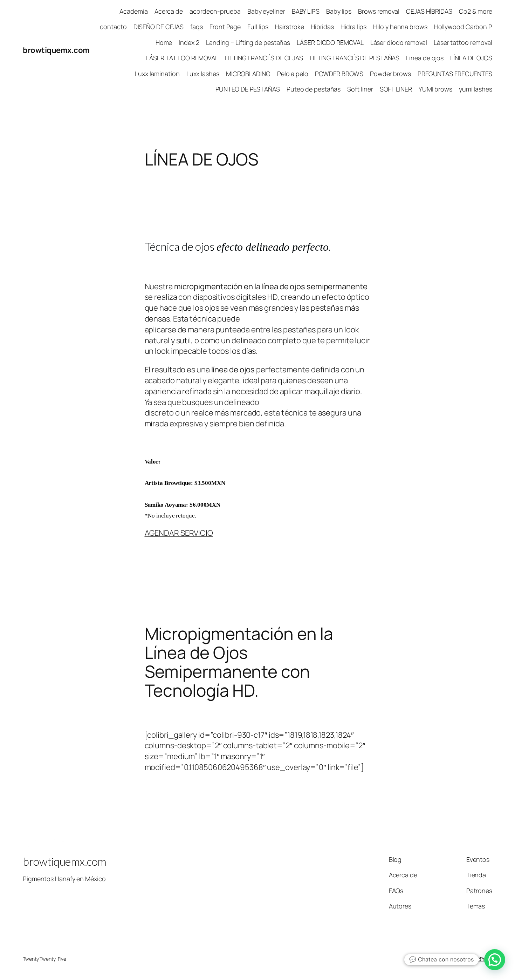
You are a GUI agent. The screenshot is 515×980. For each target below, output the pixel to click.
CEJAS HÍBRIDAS (429, 11)
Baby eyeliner (266, 11)
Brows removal (378, 11)
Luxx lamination (157, 73)
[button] (494, 959)
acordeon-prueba (215, 11)
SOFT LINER (396, 89)
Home (164, 42)
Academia (133, 11)
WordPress (480, 958)
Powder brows (390, 73)
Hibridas (322, 26)
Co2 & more (475, 11)
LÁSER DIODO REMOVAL (330, 42)
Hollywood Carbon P (463, 26)
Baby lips (338, 11)
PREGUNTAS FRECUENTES (455, 73)
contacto (113, 26)
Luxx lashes (202, 73)
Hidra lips (353, 26)
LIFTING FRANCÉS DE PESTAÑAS (354, 58)
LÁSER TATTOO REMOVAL (182, 58)
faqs (196, 26)
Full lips (257, 26)
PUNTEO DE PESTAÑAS (247, 89)
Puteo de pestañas (314, 89)
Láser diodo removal (398, 42)
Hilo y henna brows (400, 26)
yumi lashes (475, 89)
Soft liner (360, 89)
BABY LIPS (306, 11)
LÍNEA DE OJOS (471, 58)
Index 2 (189, 42)
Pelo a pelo (292, 73)
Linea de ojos (425, 58)
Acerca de (168, 11)
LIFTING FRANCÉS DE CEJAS (264, 58)
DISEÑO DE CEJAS (158, 26)
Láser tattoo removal (463, 42)
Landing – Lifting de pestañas (248, 42)
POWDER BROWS (339, 73)
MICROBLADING (248, 73)
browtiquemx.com (56, 50)
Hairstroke (289, 26)
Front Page (225, 26)
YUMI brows (435, 89)
